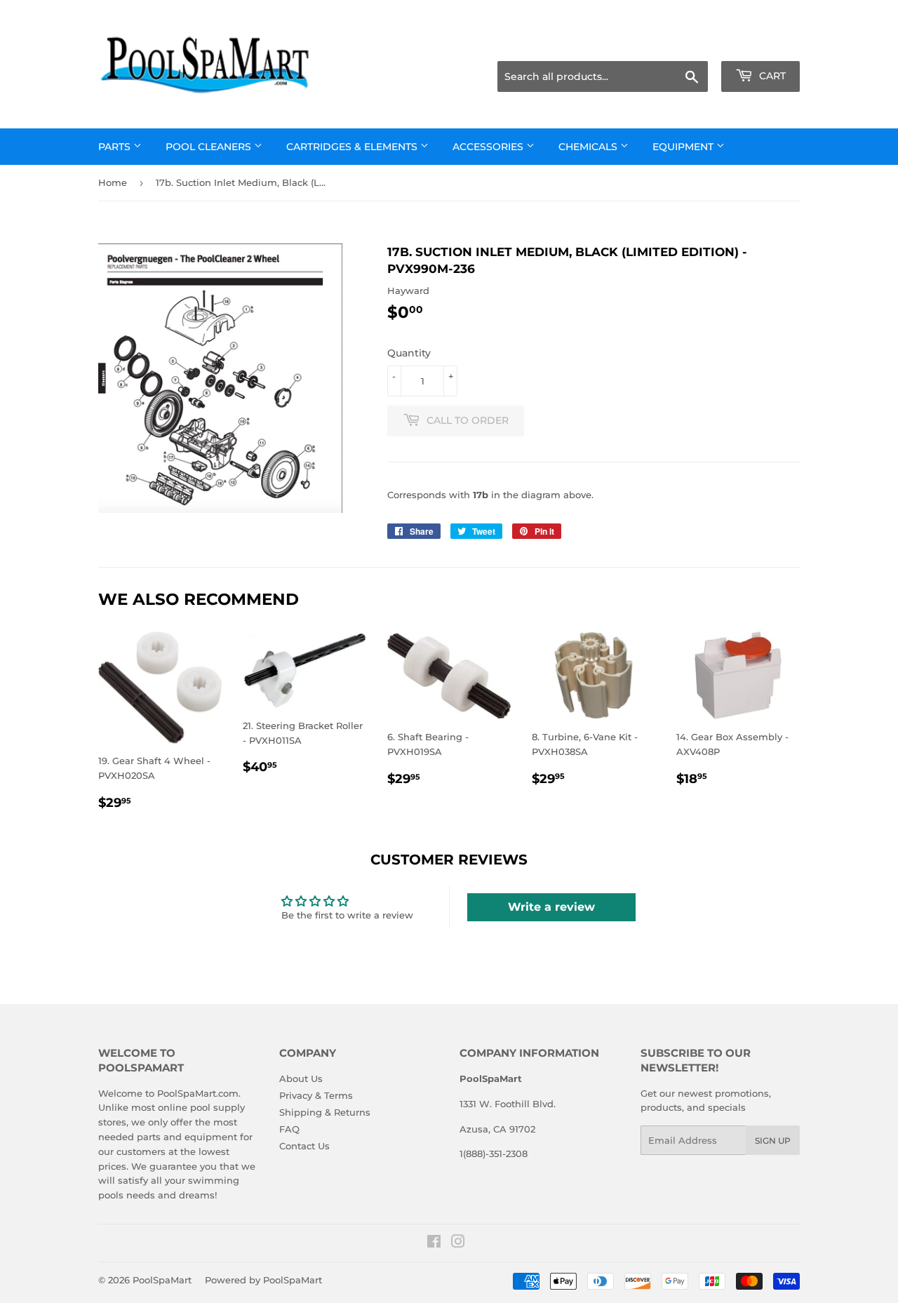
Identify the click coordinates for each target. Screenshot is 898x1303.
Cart (771, 75)
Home (112, 182)
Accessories (489, 146)
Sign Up (773, 1140)
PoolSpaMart (162, 1279)
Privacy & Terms (316, 1095)
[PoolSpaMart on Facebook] (434, 1243)
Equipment (684, 146)
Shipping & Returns (324, 1112)
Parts (115, 146)
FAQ (289, 1129)
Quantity (409, 353)
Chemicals (589, 146)
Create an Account (761, 43)
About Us (301, 1078)
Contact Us (304, 1145)
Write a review (551, 907)
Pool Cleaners (210, 146)
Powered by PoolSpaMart (263, 1279)
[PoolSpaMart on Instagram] (458, 1243)
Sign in (689, 43)
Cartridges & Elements (353, 146)
